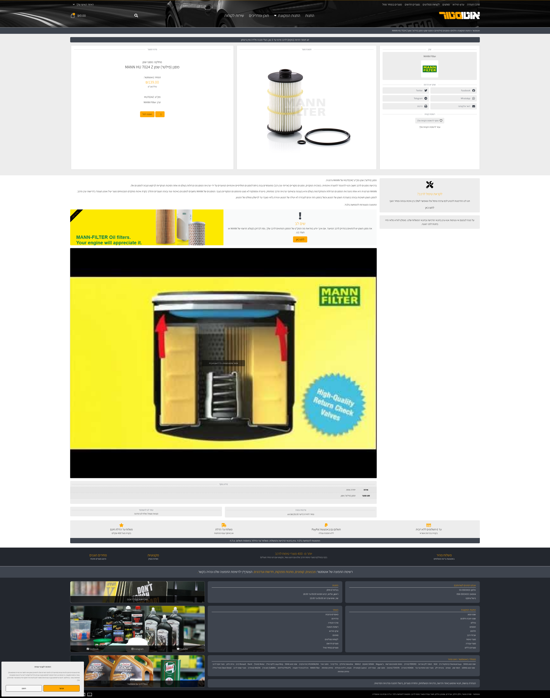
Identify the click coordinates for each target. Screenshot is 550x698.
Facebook (94, 648)
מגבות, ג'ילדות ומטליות (343, 667)
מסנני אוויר (324, 664)
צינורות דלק (439, 667)
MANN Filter (430, 56)
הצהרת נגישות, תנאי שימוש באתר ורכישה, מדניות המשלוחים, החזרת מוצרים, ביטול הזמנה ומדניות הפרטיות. (425, 683)
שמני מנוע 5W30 (469, 664)
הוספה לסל (147, 114)
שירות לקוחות (234, 15)
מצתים (448, 667)
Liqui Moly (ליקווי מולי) (274, 664)
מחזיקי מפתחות (327, 667)
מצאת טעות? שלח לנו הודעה (146, 513)
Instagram (138, 648)
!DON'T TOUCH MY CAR (137, 599)
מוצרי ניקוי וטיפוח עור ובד (424, 667)
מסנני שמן (428, 30)
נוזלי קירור (334, 664)
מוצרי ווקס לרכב (218, 664)
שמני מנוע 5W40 (291, 664)
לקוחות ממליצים (431, 4)
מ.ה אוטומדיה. (377, 694)
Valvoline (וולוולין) (346, 664)
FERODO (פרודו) (410, 664)
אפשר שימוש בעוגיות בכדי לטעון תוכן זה (223, 363)
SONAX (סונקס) (368, 664)
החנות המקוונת (289, 15)
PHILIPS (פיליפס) (284, 667)
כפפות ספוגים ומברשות (393, 664)
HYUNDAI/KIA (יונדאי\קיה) (309, 664)
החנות (309, 15)
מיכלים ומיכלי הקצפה (300, 667)
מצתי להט (372, 667)
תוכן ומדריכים (259, 15)
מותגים (446, 4)
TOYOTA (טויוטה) (393, 667)
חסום (24, 688)
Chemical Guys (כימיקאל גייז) (450, 664)
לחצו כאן (429, 207)
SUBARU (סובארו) (269, 667)
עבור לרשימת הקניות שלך (429, 127)
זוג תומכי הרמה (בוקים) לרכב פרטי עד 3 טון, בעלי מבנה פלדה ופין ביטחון (275, 39)
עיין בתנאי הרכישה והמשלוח (283, 540)
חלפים (453, 30)
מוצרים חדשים (412, 4)
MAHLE (358, 664)
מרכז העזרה (473, 4)
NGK (435, 664)
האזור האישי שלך (85, 4)
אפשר (61, 688)
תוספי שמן (456, 667)
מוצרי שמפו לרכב (239, 667)
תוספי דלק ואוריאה (425, 664)
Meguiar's (380, 664)
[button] (136, 16)
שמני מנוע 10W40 (468, 667)
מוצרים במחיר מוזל (392, 4)
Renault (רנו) (241, 664)
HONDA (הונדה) (407, 667)
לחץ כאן (300, 239)
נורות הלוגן (230, 664)
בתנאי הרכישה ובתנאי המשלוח (426, 220)
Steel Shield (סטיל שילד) (222, 667)
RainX (250, 664)
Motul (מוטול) (259, 664)
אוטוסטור (476, 30)
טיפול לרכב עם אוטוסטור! (137, 684)
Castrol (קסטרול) (360, 667)
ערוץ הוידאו (458, 4)
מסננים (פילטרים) (441, 30)
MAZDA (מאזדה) (254, 667)
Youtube (183, 648)
